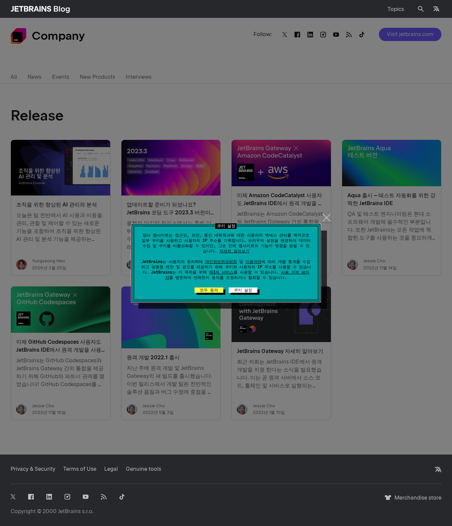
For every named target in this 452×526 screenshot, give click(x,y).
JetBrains (69, 511)
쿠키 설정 (243, 290)
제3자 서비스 (221, 272)
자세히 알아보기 (234, 251)
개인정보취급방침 (221, 261)
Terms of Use (79, 469)
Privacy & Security (33, 469)
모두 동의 (209, 290)
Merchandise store (416, 500)
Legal (111, 469)
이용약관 (253, 261)
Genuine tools (143, 469)
